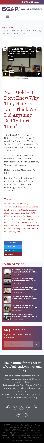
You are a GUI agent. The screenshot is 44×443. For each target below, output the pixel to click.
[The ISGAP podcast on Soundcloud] (18, 414)
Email (10, 254)
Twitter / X (13, 246)
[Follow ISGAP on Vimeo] (28, 407)
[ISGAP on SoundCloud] (35, 2)
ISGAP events (10, 216)
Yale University (10, 232)
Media (14, 27)
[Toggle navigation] (7, 16)
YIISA (19, 232)
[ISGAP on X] (25, 2)
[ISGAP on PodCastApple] (38, 2)
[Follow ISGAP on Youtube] (36, 407)
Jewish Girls (21, 216)
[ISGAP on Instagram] (27, 2)
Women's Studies (17, 226)
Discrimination (22, 207)
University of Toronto (29, 222)
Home (5, 27)
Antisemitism (9, 204)
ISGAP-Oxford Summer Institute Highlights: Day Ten (25, 315)
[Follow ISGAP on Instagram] (21, 407)
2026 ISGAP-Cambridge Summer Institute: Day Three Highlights (25, 272)
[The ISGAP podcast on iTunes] (25, 414)
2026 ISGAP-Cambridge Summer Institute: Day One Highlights (24, 307)
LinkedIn (11, 250)
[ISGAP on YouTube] (32, 2)
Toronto (17, 222)
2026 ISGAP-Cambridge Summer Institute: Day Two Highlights (24, 298)
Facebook (12, 243)
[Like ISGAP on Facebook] (7, 407)
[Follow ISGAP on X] (14, 407)
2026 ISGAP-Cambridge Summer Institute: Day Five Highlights (24, 281)
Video (6, 226)
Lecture (30, 216)
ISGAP (32, 213)
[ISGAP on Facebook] (22, 2)
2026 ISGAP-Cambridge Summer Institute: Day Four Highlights (24, 290)
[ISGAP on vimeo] (30, 2)
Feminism (14, 210)
